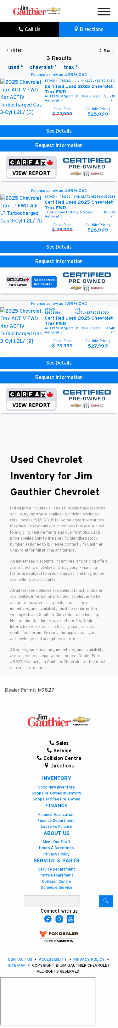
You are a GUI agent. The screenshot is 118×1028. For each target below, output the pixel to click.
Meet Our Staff (56, 842)
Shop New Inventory (56, 787)
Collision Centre (56, 882)
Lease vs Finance (56, 827)
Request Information (59, 145)
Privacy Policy (56, 854)
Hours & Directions (56, 848)
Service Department (56, 869)
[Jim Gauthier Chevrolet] (37, 9)
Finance (56, 805)
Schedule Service (56, 888)
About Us (56, 833)
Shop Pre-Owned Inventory (56, 793)
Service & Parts (56, 860)
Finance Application (56, 815)
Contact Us (20, 960)
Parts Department (56, 875)
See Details (59, 131)
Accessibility (53, 960)
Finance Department (56, 821)
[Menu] (104, 12)
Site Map (17, 966)
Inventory (56, 778)
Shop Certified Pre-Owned (56, 799)
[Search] (106, 901)
